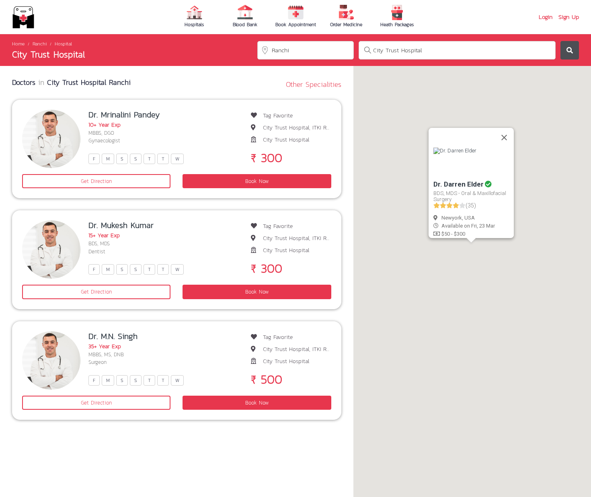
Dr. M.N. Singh (112, 336)
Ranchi (40, 43)
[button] (372, 235)
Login (545, 16)
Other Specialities (313, 84)
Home (18, 43)
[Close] (504, 137)
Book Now (257, 181)
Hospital (63, 43)
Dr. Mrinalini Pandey (124, 115)
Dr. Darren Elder (458, 184)
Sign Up (568, 16)
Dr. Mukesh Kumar (121, 225)
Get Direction (96, 181)
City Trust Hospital (48, 54)
